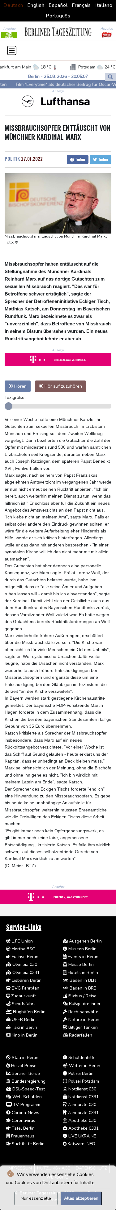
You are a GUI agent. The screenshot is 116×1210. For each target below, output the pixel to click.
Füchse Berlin (24, 957)
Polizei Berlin (80, 1073)
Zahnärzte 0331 (83, 1113)
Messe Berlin (80, 964)
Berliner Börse (25, 1073)
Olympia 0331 (25, 973)
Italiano (104, 5)
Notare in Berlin (83, 1020)
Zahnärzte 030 (81, 1105)
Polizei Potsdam (83, 1081)
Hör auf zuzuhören (62, 386)
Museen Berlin (82, 949)
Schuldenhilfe (81, 1058)
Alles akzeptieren (81, 1198)
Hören (20, 386)
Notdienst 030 (81, 1089)
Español (58, 5)
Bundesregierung (28, 1081)
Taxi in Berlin (24, 1027)
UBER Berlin (23, 1020)
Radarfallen (80, 1035)
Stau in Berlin (24, 1058)
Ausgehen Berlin (85, 941)
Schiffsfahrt (23, 1004)
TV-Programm (26, 1105)
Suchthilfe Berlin (28, 1144)
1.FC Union (22, 941)
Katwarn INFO (81, 1144)
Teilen (79, 159)
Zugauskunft (23, 996)
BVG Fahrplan (25, 988)
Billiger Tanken (82, 1027)
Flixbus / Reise (82, 996)
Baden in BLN (82, 980)
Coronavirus (23, 1120)
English (35, 5)
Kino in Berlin (24, 1035)
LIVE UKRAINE (81, 1136)
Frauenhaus (22, 1136)
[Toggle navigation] (11, 50)
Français (81, 5)
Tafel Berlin (23, 1128)
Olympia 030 (24, 964)
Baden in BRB (82, 988)
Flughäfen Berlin (28, 1012)
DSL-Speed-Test (28, 1089)
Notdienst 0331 (83, 1097)
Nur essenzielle (36, 1198)
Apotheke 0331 (83, 1128)
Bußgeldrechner (84, 1004)
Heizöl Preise (23, 1066)
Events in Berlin (82, 957)
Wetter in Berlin (84, 1066)
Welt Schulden (26, 1097)
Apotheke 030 (81, 1120)
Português (58, 15)
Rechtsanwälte (82, 1012)
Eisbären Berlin (26, 980)
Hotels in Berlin (82, 973)
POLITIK (12, 158)
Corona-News (25, 1113)
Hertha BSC (23, 949)
